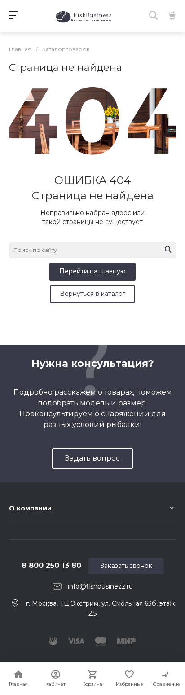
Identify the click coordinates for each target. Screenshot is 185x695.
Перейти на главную (92, 271)
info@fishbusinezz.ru (100, 586)
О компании (30, 508)
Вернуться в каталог (92, 294)
